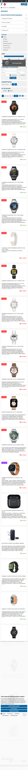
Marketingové (5, 715)
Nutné (3, 713)
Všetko (4, 37)
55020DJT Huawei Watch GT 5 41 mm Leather (13, 149)
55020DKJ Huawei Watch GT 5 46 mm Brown (13, 379)
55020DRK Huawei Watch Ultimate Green (13, 445)
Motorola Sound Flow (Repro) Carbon (13, 543)
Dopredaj (5, 50)
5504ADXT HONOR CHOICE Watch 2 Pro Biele (13, 609)
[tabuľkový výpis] (20, 96)
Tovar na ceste (6, 47)
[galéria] (25, 96)
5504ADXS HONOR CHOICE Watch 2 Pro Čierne (14, 576)
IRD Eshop (8, 4)
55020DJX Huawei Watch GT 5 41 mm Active (13, 280)
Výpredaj (5, 41)
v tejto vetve (14, 75)
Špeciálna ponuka (7, 43)
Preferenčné (10, 713)
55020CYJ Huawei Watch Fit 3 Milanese (12, 412)
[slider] (3, 56)
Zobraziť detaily (25, 714)
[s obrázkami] (22, 96)
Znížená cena (6, 45)
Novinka (5, 39)
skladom (5, 90)
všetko (11, 90)
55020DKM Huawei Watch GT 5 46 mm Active (13, 116)
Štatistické (17, 713)
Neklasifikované (14, 715)
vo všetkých (22, 75)
